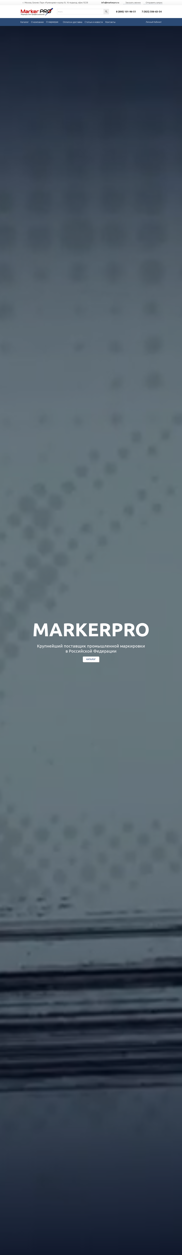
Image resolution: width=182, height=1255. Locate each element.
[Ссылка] (37, 12)
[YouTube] (94, 3)
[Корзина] (138, 22)
